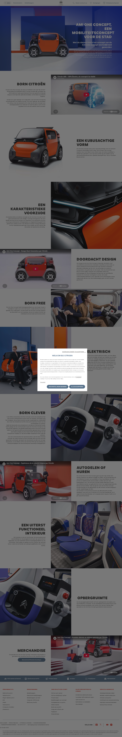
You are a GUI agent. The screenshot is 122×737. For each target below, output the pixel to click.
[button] (74, 351)
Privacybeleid (42, 382)
